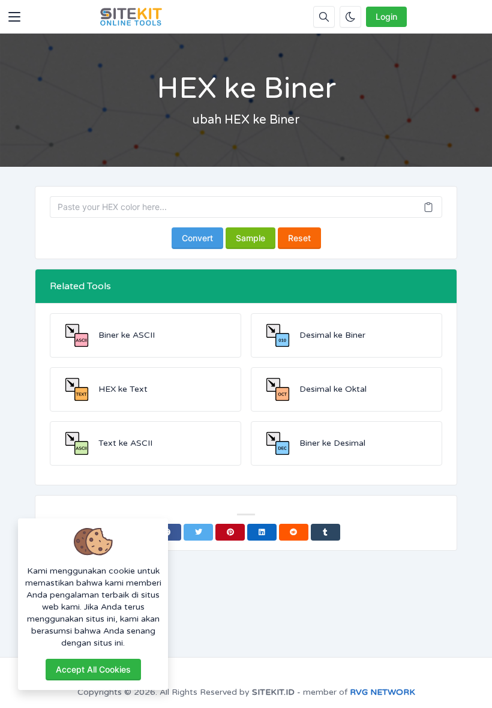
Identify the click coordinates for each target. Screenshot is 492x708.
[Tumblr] (325, 532)
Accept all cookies (93, 669)
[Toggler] (14, 16)
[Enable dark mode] (350, 17)
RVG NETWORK (382, 692)
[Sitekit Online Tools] (131, 16)
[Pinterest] (230, 532)
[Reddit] (293, 532)
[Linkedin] (262, 532)
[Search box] (324, 17)
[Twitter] (198, 532)
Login (386, 16)
